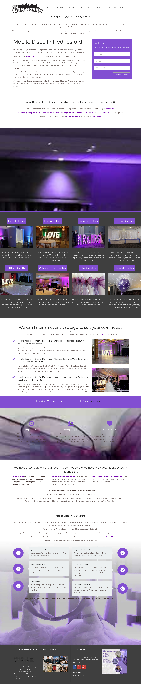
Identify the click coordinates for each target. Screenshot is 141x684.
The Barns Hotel (18, 476)
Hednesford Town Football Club (63, 476)
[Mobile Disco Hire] (74, 667)
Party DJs (31, 113)
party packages (97, 401)
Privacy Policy (18, 679)
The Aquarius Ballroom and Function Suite (107, 476)
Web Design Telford (79, 675)
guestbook (30, 56)
